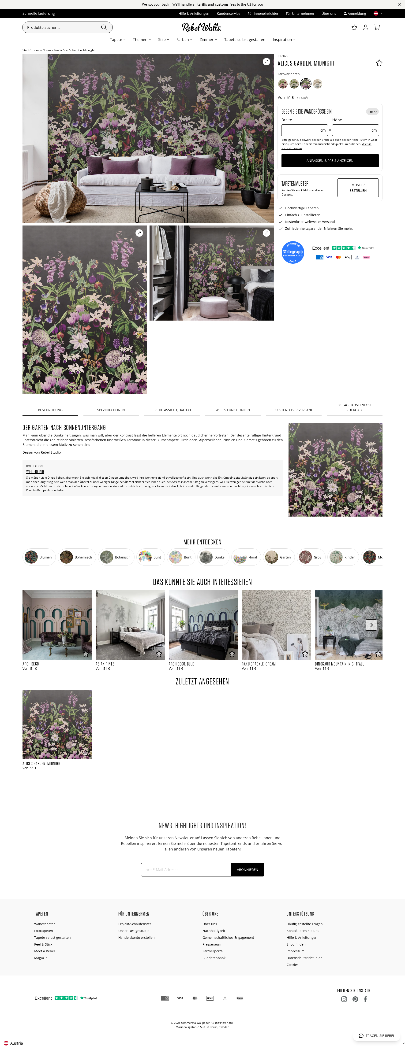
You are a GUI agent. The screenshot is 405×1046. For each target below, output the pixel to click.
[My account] (365, 27)
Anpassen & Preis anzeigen (330, 160)
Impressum (295, 951)
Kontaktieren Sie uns (303, 930)
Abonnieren (247, 869)
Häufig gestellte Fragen (305, 924)
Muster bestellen (358, 188)
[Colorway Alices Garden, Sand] (317, 84)
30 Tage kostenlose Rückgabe (355, 407)
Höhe (354, 125)
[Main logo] (202, 27)
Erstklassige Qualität (172, 410)
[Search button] (104, 27)
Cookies (293, 964)
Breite (303, 125)
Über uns (329, 13)
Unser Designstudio (133, 930)
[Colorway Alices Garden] (283, 84)
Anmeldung (357, 13)
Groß (57, 50)
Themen (140, 39)
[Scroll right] (371, 625)
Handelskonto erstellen (136, 937)
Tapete (116, 39)
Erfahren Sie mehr (337, 228)
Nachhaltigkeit (213, 930)
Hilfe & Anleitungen (194, 13)
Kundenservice (228, 13)
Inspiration (282, 39)
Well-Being (35, 471)
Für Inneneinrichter (263, 13)
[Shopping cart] (376, 27)
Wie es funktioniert (233, 410)
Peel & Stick (43, 944)
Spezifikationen (111, 410)
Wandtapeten (45, 924)
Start (25, 50)
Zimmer (207, 39)
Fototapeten (43, 930)
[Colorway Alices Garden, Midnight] (305, 83)
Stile (162, 39)
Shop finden (296, 944)
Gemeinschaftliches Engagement (228, 937)
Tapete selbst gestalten (244, 39)
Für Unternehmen (300, 13)
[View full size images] (266, 61)
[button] (376, 13)
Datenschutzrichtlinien (304, 958)
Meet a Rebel (44, 951)
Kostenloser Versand (294, 410)
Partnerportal (213, 951)
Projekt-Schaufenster (134, 924)
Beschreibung (50, 410)
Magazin (41, 958)
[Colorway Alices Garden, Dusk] (294, 84)
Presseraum (211, 944)
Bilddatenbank (213, 958)
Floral (48, 50)
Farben (182, 39)
